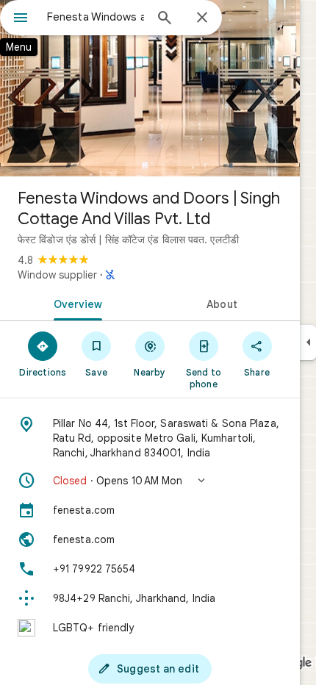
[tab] (75, 302)
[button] (150, 480)
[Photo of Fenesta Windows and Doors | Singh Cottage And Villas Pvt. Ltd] (150, 88)
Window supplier (57, 274)
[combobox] (95, 17)
